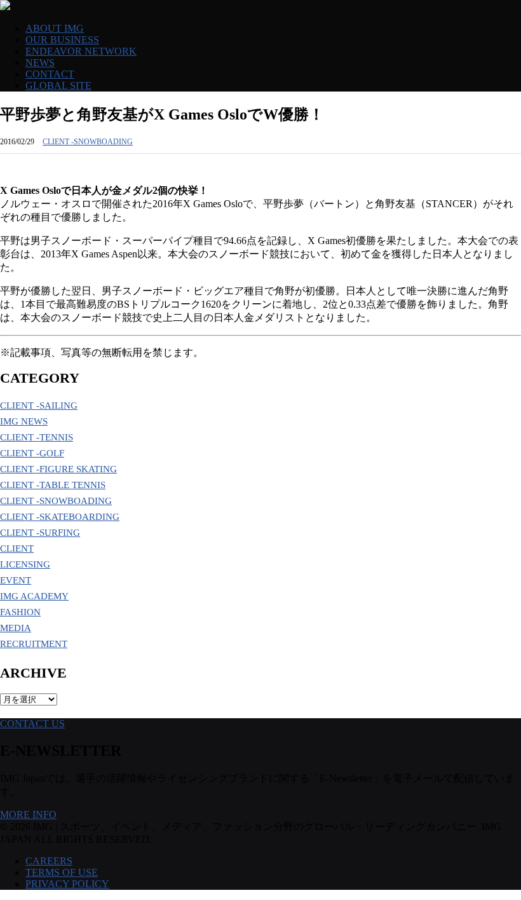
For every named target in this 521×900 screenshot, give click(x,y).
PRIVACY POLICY (67, 883)
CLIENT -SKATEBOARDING (59, 517)
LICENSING (25, 564)
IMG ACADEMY (34, 596)
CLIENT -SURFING (40, 533)
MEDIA (15, 628)
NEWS (40, 62)
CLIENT (17, 548)
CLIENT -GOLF (32, 453)
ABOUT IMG (54, 28)
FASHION (20, 612)
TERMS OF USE (61, 872)
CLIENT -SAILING (39, 405)
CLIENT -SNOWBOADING (88, 141)
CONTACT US (32, 723)
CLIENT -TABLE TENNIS (52, 485)
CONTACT (49, 74)
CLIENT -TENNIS (36, 437)
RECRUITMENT (33, 644)
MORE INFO (28, 814)
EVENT (15, 580)
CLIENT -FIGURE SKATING (58, 469)
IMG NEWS (24, 421)
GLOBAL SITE (58, 85)
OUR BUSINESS (62, 39)
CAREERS (48, 861)
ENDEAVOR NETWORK (81, 51)
